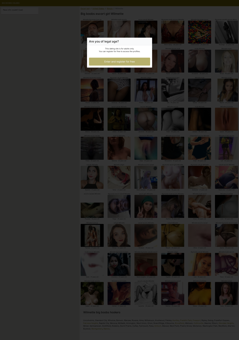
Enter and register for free (119, 61)
